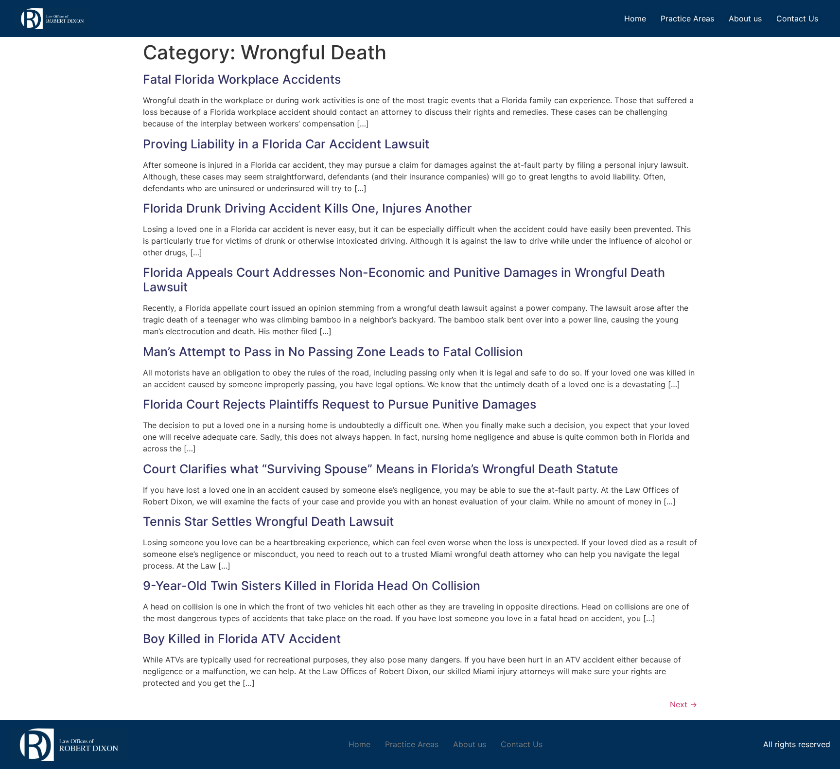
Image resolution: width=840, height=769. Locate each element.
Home (635, 18)
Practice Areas (687, 18)
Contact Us (797, 18)
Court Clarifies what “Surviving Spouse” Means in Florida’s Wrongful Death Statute (380, 469)
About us (745, 18)
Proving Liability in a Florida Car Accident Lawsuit (286, 144)
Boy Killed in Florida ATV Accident (242, 638)
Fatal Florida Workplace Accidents (242, 79)
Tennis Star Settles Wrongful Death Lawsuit (268, 521)
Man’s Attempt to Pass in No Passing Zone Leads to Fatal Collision (333, 351)
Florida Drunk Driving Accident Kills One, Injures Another (307, 208)
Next (683, 704)
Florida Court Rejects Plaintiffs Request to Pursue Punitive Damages (339, 404)
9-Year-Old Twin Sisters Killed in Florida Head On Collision (311, 585)
